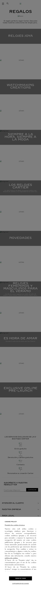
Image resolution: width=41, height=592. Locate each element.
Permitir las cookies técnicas (15, 525)
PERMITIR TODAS (20, 578)
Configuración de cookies (20, 583)
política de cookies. (11, 558)
